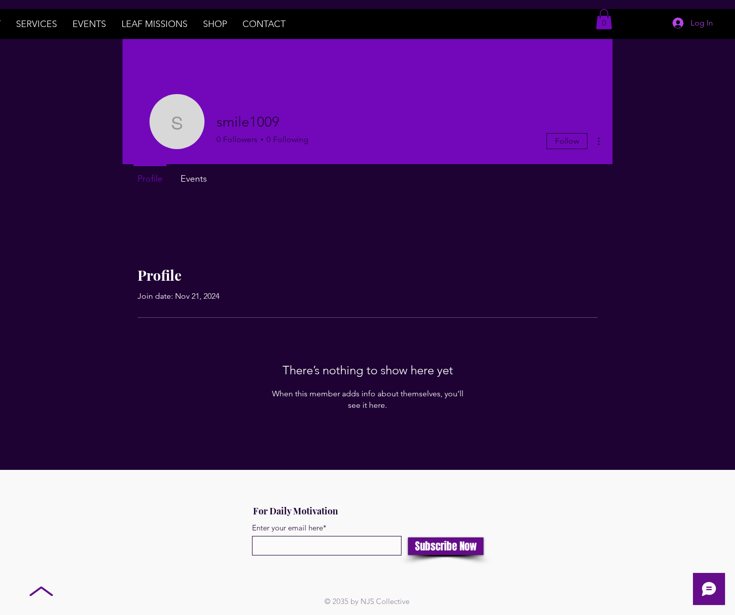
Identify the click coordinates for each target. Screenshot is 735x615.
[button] (604, 19)
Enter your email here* (289, 527)
